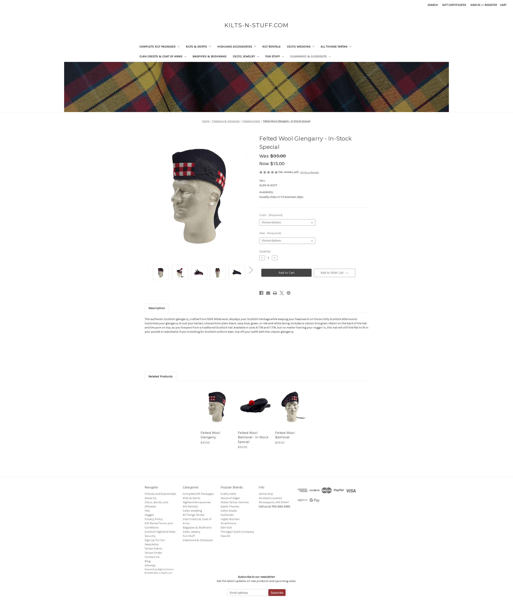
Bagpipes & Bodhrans (209, 56)
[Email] (268, 293)
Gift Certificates (454, 5)
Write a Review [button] (309, 172)
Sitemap (150, 565)
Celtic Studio (229, 510)
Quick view (214, 403)
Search (433, 5)
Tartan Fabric (153, 548)
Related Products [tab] (160, 376)
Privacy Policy (154, 519)
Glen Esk (226, 527)
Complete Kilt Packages (157, 46)
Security (150, 536)
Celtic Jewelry (244, 56)
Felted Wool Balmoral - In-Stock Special (253, 437)
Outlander (227, 515)
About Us (151, 498)
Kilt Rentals (271, 46)
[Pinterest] (289, 293)
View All (225, 536)
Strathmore (228, 523)
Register (491, 5)
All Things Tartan (334, 46)
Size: (270, 233)
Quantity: (265, 251)
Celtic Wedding (298, 46)
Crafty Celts (228, 494)
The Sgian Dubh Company (237, 531)
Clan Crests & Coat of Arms (160, 56)
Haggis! (149, 515)
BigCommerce (166, 569)
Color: (271, 215)
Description (156, 308)
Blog (147, 561)
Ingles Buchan (230, 519)
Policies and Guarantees (160, 494)
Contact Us (152, 557)
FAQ (147, 510)
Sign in (475, 5)
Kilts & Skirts (196, 46)
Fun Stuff (272, 56)
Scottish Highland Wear (160, 531)
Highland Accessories (234, 46)
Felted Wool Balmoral (285, 435)
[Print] (275, 293)
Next (251, 270)
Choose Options (217, 410)
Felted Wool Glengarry (210, 435)
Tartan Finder (153, 552)
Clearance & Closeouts (308, 56)
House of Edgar (230, 498)
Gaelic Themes (230, 506)
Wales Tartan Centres (235, 502)
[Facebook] (261, 293)
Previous (148, 270)
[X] (282, 293)
